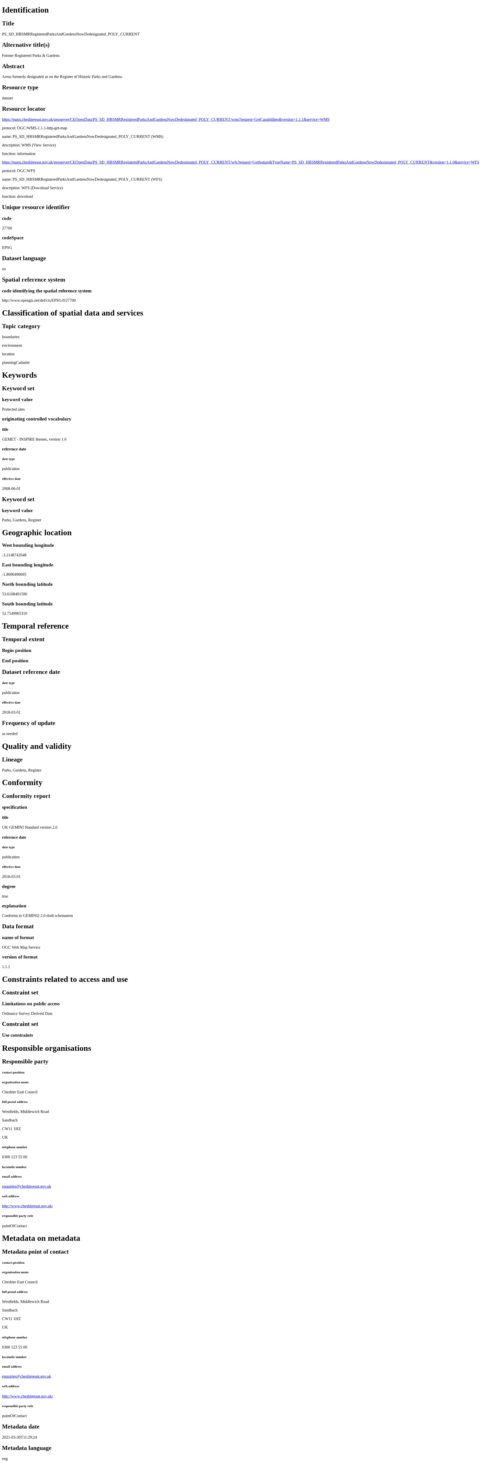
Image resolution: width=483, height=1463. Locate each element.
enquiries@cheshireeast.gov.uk (26, 1186)
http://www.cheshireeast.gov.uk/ (27, 1206)
